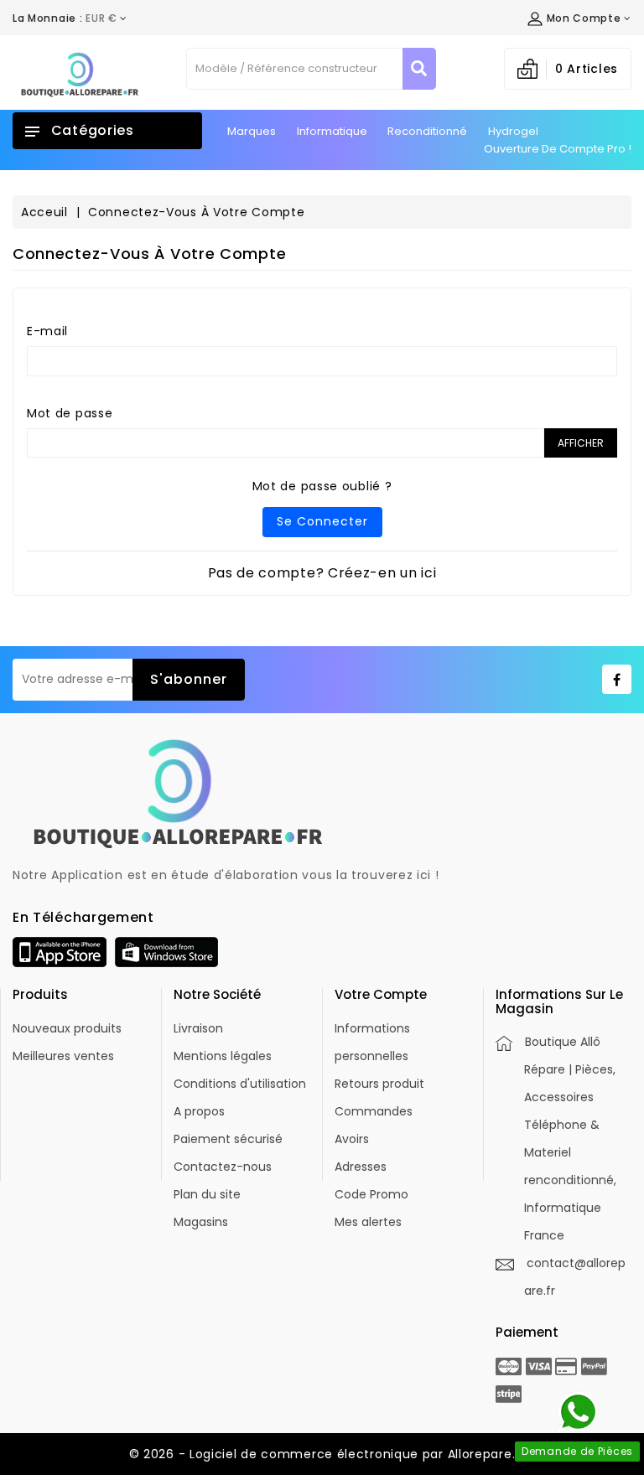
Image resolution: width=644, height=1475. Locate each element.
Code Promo (371, 1194)
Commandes (374, 1111)
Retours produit (379, 1083)
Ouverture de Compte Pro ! (557, 149)
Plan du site (207, 1194)
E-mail (47, 331)
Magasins (201, 1222)
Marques (251, 131)
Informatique (332, 131)
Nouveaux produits (67, 1028)
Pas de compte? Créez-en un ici (322, 572)
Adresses (361, 1166)
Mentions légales (223, 1056)
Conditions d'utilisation (240, 1083)
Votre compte (381, 994)
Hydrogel (513, 131)
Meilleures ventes (63, 1056)
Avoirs (352, 1139)
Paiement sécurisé (228, 1139)
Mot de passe (69, 413)
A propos (199, 1111)
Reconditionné (427, 131)
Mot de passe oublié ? (322, 486)
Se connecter (322, 521)
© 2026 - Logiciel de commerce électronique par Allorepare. (322, 1454)
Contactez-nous (223, 1166)
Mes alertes (368, 1222)
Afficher (581, 443)
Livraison (198, 1028)
